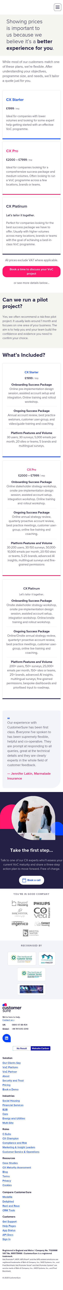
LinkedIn (6, 1038)
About (6, 1076)
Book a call (33, 880)
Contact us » (8, 1020)
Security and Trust (13, 1080)
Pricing (6, 1085)
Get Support (9, 1221)
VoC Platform (10, 1067)
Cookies (7, 1185)
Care (5, 1114)
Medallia (7, 1197)
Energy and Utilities (13, 1118)
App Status (8, 1230)
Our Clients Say (11, 1063)
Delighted (8, 1201)
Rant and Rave (11, 1206)
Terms (6, 1176)
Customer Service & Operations (20, 1152)
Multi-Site (7, 1123)
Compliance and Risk (14, 1143)
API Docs (7, 1235)
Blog (5, 1172)
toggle (57, 7)
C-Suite (6, 1134)
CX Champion (10, 1138)
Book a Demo (10, 1089)
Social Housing (11, 1101)
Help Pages (9, 1226)
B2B (5, 1109)
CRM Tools (8, 1210)
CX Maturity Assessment (16, 1167)
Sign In (6, 1239)
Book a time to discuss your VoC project (31, 271)
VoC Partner (9, 1072)
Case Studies (10, 1163)
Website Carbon (40, 1048)
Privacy (6, 1181)
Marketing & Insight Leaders (18, 1147)
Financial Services (12, 1105)
